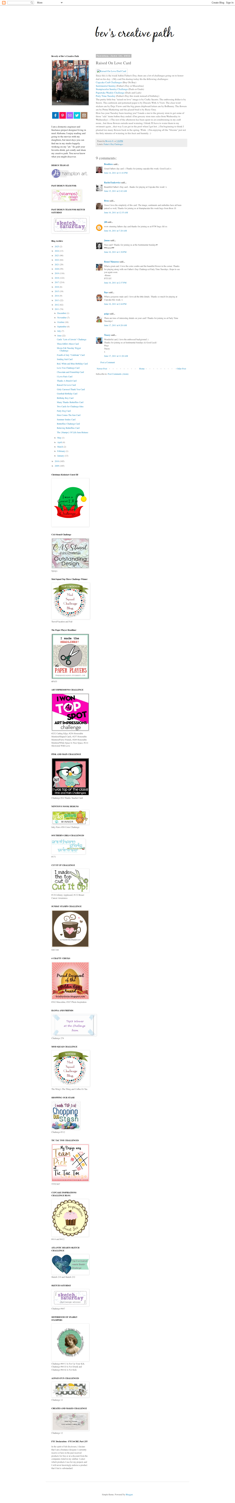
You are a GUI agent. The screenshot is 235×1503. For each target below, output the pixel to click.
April (59, 442)
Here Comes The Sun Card (68, 414)
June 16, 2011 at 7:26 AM (115, 230)
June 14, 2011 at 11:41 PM (116, 172)
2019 (57, 273)
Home (141, 368)
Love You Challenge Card (68, 367)
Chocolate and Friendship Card (70, 372)
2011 (57, 309)
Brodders (108, 164)
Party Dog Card (64, 410)
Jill (105, 222)
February (61, 451)
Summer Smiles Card (66, 419)
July (59, 330)
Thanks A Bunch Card (67, 380)
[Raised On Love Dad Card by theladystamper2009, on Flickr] (111, 71)
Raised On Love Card (66, 384)
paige (106, 313)
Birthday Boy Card (65, 397)
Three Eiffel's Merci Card (68, 343)
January (61, 455)
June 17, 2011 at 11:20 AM (116, 355)
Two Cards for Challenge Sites (70, 406)
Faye (106, 292)
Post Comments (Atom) (118, 373)
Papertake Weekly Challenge (110, 92)
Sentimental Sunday (106, 85)
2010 (57, 461)
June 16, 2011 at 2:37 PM (115, 282)
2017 (57, 282)
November (62, 317)
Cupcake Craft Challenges (109, 82)
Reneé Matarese (111, 261)
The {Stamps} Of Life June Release (72, 432)
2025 (57, 246)
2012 (57, 304)
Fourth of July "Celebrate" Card (71, 354)
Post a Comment (107, 362)
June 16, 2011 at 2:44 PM (115, 303)
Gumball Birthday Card (67, 393)
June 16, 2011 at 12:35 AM (116, 212)
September (62, 326)
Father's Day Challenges (113, 144)
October (61, 322)
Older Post (181, 368)
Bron (106, 200)
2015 (57, 291)
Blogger (129, 1494)
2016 (57, 286)
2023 (57, 255)
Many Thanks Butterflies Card (70, 402)
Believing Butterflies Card (68, 427)
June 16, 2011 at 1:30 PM (115, 251)
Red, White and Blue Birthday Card (72, 363)
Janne (107, 240)
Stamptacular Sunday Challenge (112, 89)
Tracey (107, 335)
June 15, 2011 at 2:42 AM (115, 190)
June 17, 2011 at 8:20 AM (115, 325)
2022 (57, 259)
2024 (57, 250)
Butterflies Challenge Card (68, 423)
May (59, 437)
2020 (57, 268)
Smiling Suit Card (65, 359)
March (60, 446)
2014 (57, 295)
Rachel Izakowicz (112, 182)
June (59, 335)
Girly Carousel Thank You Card (71, 389)
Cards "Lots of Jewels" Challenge (71, 339)
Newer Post (102, 368)
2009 (57, 465)
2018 (57, 277)
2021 (57, 264)
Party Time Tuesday (105, 96)
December (62, 313)
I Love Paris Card (64, 376)
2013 (57, 300)
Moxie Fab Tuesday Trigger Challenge (69, 349)
